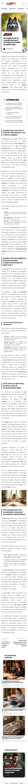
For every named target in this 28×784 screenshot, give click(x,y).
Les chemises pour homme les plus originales (13, 770)
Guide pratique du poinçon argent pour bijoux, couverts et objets (13, 737)
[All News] (11, 3)
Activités (8, 34)
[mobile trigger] (3, 3)
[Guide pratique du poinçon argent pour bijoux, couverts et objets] (14, 725)
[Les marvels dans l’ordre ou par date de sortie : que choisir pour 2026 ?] (14, 697)
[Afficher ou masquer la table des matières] (21, 100)
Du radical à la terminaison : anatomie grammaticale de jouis (12, 681)
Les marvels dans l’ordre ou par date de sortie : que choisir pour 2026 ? (13, 709)
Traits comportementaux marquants (13, 113)
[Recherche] (23, 3)
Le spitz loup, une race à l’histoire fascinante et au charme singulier (14, 103)
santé (3, 429)
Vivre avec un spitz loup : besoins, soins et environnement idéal (14, 117)
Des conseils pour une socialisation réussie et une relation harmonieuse (14, 121)
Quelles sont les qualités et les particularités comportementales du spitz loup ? (14, 108)
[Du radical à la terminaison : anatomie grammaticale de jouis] (14, 670)
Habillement (9, 765)
